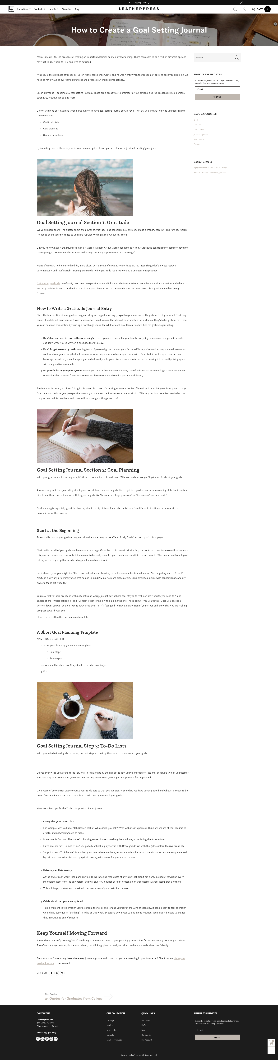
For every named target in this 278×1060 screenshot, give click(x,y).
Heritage (110, 1020)
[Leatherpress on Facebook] (38, 1039)
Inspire (110, 1025)
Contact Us (146, 1035)
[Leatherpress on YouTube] (56, 1039)
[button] (236, 57)
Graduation (199, 139)
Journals (110, 1035)
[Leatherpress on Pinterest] (47, 1039)
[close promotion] (241, 2)
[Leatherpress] (11, 9)
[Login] (244, 9)
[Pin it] (62, 973)
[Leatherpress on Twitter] (42, 1039)
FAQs (143, 1025)
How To (52, 8)
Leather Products (114, 1039)
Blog (76, 8)
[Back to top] (271, 1050)
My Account (146, 1039)
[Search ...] (235, 9)
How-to (197, 124)
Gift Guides (199, 129)
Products (38, 8)
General (197, 144)
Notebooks (111, 1030)
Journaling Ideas (201, 134)
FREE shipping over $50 (139, 2)
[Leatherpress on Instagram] (51, 1039)
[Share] (51, 973)
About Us (66, 8)
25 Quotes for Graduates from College (73, 998)
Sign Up (217, 96)
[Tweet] (56, 973)
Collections (22, 8)
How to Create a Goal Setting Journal (210, 172)
